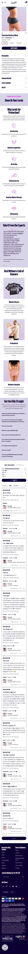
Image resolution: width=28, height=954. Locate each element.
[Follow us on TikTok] (3, 886)
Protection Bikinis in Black (14, 650)
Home (3, 852)
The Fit (4, 87)
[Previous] (2, 33)
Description (5, 56)
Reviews (4, 865)
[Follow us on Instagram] (6, 886)
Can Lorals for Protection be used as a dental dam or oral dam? (13, 440)
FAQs (16, 850)
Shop (3, 855)
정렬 (10, 485)
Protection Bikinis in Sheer (14, 507)
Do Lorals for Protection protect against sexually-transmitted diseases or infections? (13, 420)
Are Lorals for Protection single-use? (11, 435)
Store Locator (19, 855)
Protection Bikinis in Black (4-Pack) (16, 562)
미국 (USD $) (5, 892)
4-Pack (5, 43)
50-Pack (19, 43)
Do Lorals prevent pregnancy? (9, 445)
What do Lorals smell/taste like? (10, 430)
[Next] (25, 33)
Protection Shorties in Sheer (15, 828)
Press (3, 863)
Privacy (17, 868)
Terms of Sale (18, 865)
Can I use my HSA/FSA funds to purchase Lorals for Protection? (12, 455)
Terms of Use (18, 862)
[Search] (5, 2)
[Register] (23, 876)
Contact (17, 853)
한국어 (12, 892)
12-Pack (12, 43)
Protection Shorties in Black (15, 776)
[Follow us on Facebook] (9, 886)
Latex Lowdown (6, 83)
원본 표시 (16, 499)
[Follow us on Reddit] (16, 886)
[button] (9, 38)
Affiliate (4, 868)
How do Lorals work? (7, 426)
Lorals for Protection (13, 585)
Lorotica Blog (5, 860)
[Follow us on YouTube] (13, 886)
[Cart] (25, 2)
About (3, 857)
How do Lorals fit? (6, 450)
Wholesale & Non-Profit (19, 859)
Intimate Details (6, 78)
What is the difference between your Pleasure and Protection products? (13, 414)
